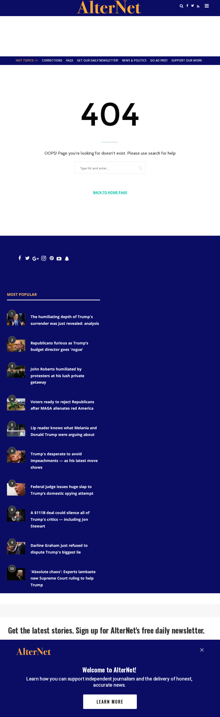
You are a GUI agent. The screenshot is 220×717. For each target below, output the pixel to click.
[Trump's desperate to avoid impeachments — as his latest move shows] (16, 456)
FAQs (69, 60)
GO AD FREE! (159, 60)
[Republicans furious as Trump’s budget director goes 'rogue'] (16, 346)
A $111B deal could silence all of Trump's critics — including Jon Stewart (60, 519)
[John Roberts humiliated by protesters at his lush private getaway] (16, 372)
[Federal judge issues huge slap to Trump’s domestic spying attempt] (16, 489)
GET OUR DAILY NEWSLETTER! (97, 60)
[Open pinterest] (51, 258)
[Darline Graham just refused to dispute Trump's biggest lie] (16, 548)
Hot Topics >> (27, 60)
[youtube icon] (59, 258)
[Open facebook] (19, 258)
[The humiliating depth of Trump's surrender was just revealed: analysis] (16, 319)
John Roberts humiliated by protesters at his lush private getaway (57, 375)
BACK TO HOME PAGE (110, 192)
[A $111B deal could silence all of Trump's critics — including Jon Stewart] (16, 515)
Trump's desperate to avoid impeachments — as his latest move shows (64, 460)
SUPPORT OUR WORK (186, 60)
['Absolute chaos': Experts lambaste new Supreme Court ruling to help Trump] (16, 574)
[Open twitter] (27, 258)
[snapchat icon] (67, 258)
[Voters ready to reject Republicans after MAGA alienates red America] (16, 404)
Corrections (52, 60)
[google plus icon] (35, 258)
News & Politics (134, 60)
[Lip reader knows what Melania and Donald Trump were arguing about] (16, 430)
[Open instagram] (43, 258)
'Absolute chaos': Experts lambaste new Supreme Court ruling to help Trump (63, 578)
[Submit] (140, 168)
